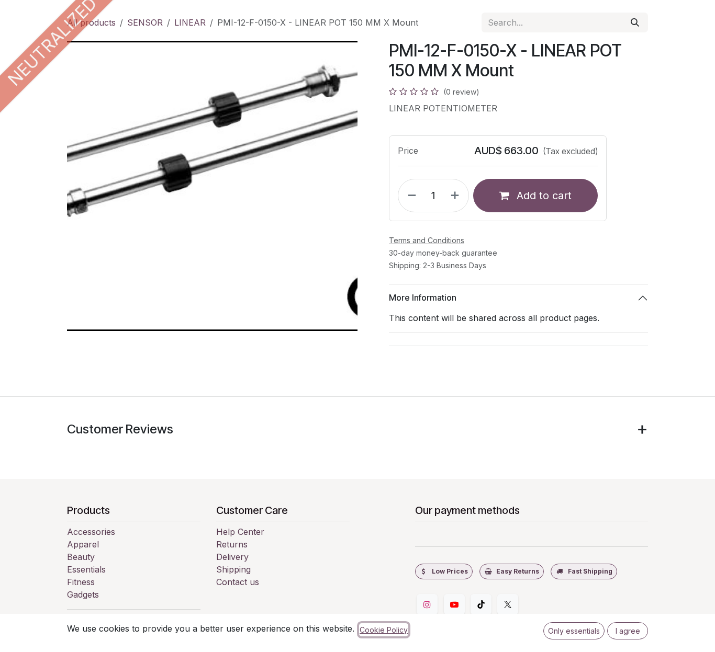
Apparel (83, 544)
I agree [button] (628, 630)
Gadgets (83, 594)
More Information (422, 297)
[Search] (635, 22)
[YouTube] (454, 604)
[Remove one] (409, 195)
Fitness (81, 582)
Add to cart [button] (542, 195)
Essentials (86, 569)
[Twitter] (507, 604)
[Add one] (456, 195)
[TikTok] (481, 604)
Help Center (240, 532)
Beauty (81, 557)
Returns (232, 544)
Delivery (232, 557)
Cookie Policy (384, 629)
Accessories (91, 532)
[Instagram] (427, 604)
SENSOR (145, 22)
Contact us (237, 582)
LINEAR (190, 22)
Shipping (233, 569)
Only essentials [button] (574, 630)
